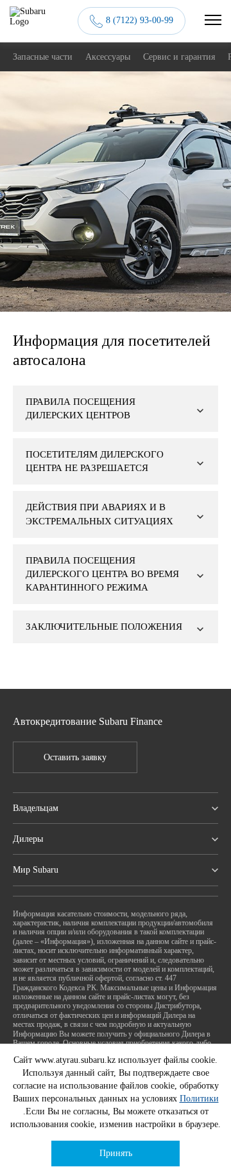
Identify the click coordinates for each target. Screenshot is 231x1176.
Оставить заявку (75, 757)
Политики (199, 1098)
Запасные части (43, 56)
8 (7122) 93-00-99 (139, 20)
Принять (115, 1153)
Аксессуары (107, 56)
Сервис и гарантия (179, 56)
